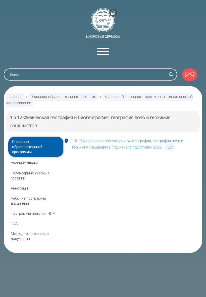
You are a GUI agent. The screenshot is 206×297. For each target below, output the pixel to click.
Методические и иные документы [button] (29, 236)
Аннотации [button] (20, 188)
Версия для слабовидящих (189, 74)
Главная (15, 96)
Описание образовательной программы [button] (27, 146)
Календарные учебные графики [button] (30, 175)
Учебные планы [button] (24, 163)
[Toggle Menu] (103, 51)
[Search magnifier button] (171, 74)
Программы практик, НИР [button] (33, 213)
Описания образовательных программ (63, 96)
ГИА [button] (14, 223)
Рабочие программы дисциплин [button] (28, 201)
